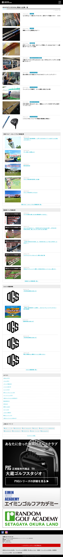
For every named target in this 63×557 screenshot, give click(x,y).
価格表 (38, 550)
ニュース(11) (6, 389)
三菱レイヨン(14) (35, 431)
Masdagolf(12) (45, 431)
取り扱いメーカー (32, 550)
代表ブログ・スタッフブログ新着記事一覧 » (31, 204)
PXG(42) (36, 428)
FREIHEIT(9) (26, 431)
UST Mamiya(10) (27, 428)
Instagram (6, 532)
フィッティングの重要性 (21, 550)
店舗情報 (54, 550)
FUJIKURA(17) (17, 431)
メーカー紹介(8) (7, 386)
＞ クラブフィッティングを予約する (31, 545)
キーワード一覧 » (31, 435)
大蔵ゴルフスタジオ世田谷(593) (47, 428)
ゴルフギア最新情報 (17, 552)
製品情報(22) (6, 401)
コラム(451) (6, 381)
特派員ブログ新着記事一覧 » (31, 281)
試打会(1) (5, 404)
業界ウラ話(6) (6, 406)
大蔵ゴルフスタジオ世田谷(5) (10, 398)
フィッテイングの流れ (46, 550)
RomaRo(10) (8, 431)
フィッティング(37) (8, 395)
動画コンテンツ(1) (7, 415)
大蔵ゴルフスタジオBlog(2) (9, 418)
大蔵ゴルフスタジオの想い (9, 550)
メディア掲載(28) (7, 384)
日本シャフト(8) (8, 428)
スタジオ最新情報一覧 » (31, 369)
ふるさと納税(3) (7, 412)
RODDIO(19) (18, 428)
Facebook (2, 532)
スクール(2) (6, 409)
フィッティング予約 (7, 552)
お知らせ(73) (6, 378)
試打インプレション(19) (9, 392)
